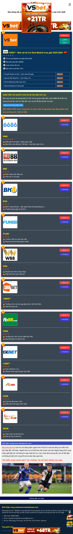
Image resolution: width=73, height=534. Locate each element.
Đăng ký (59, 74)
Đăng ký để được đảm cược (13, 105)
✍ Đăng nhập (64, 41)
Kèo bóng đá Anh (8, 447)
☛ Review (65, 124)
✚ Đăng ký (64, 35)
